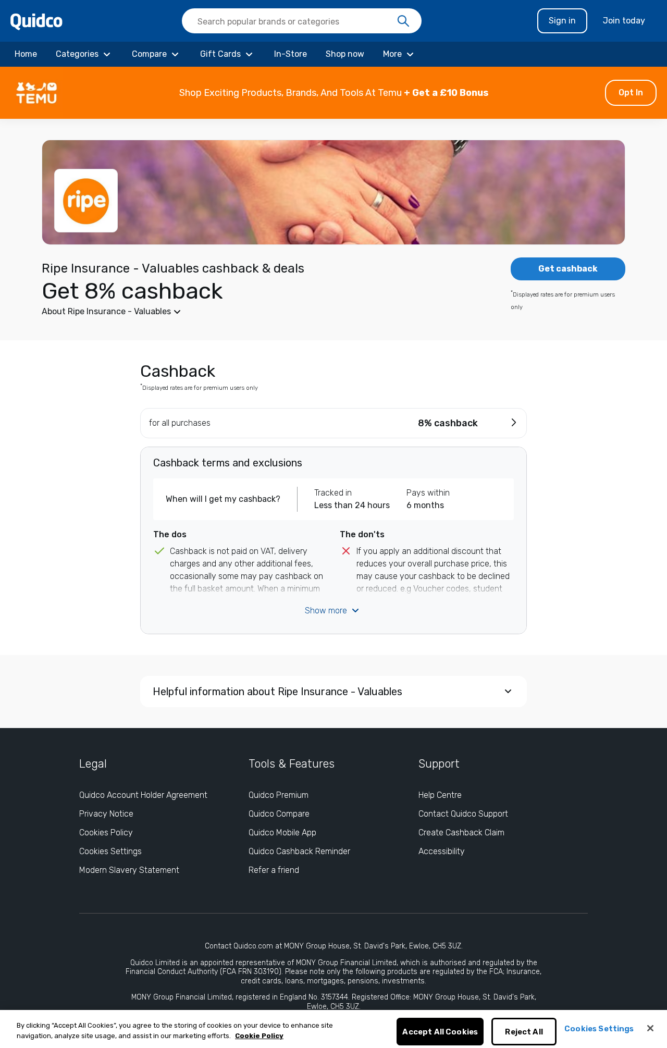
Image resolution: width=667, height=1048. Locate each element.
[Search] (403, 21)
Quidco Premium (278, 795)
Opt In (631, 92)
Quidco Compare (279, 814)
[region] (333, 1029)
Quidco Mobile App (282, 832)
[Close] (650, 1028)
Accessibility (441, 851)
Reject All (524, 1032)
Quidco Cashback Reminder (299, 851)
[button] (333, 93)
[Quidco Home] (36, 21)
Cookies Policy (106, 832)
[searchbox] (302, 20)
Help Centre (440, 795)
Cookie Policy (259, 1036)
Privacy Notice (106, 814)
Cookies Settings (110, 851)
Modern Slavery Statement (129, 870)
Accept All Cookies (440, 1032)
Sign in (562, 21)
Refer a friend (274, 870)
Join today (624, 21)
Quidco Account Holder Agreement (143, 795)
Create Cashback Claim (461, 832)
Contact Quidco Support (463, 814)
